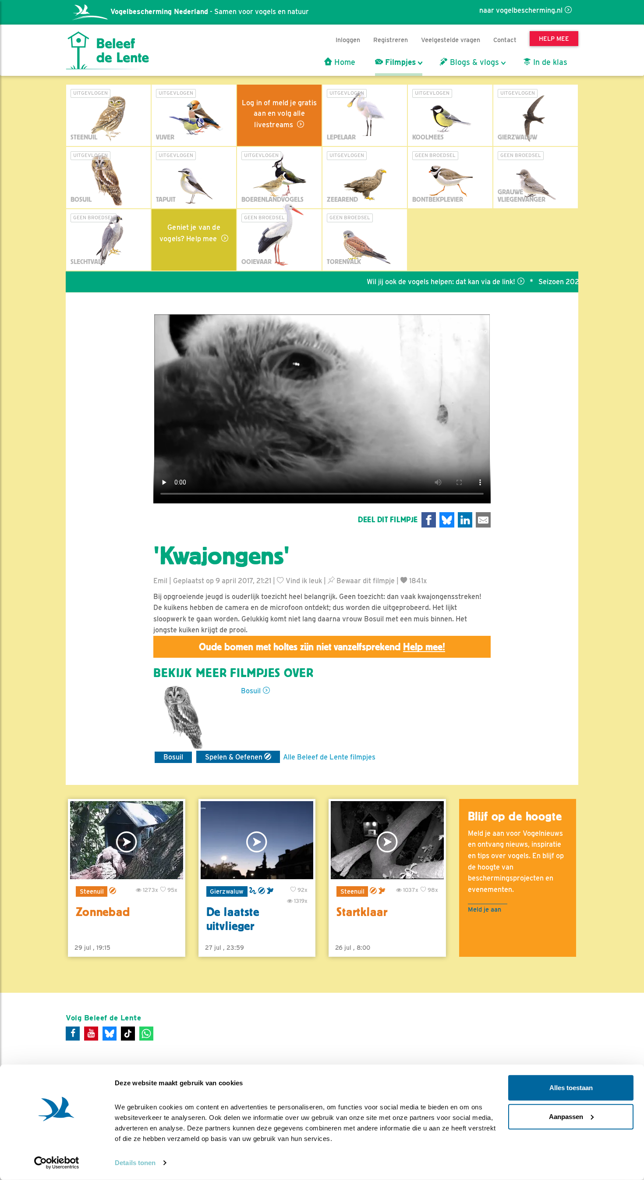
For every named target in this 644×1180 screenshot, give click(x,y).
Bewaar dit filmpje (365, 581)
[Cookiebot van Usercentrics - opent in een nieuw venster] (56, 1162)
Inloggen (348, 39)
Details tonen (135, 1162)
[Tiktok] (128, 1034)
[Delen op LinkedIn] (465, 520)
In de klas (549, 62)
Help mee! (424, 646)
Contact (505, 39)
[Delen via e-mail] (483, 520)
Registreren (390, 39)
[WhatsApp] (146, 1034)
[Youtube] (91, 1034)
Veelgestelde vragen (450, 39)
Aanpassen (566, 1116)
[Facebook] (73, 1034)
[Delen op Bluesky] (446, 520)
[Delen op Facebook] (428, 520)
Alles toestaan (571, 1087)
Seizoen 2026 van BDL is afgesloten (570, 282)
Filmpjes (399, 62)
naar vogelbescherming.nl (521, 10)
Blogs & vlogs (473, 62)
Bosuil (251, 691)
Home (343, 62)
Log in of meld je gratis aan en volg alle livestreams (279, 114)
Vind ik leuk (303, 581)
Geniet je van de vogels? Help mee (189, 233)
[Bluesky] (110, 1034)
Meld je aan (484, 909)
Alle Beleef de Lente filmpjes (329, 757)
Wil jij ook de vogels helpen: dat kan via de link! (414, 282)
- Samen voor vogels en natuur (209, 11)
